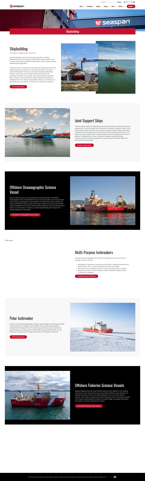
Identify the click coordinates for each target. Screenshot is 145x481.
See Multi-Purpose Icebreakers (86, 276)
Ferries (106, 6)
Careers (130, 6)
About (81, 6)
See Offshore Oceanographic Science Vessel (25, 215)
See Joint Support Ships (84, 145)
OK (115, 476)
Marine (98, 6)
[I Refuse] (143, 477)
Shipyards (90, 6)
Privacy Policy (109, 476)
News (113, 6)
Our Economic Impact (18, 87)
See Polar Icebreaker (18, 337)
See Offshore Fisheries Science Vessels (88, 406)
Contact (120, 6)
